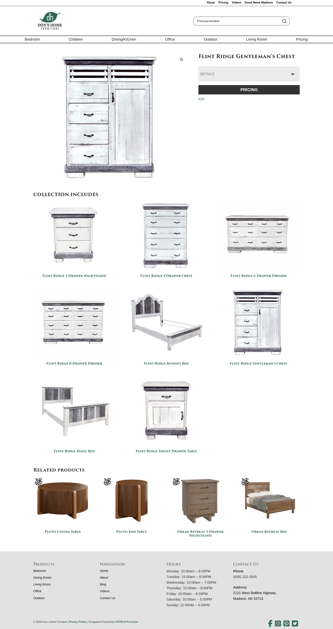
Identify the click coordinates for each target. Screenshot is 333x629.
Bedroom (32, 39)
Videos (236, 2)
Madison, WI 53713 (248, 599)
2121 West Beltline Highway (254, 593)
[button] (181, 59)
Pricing (223, 2)
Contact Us (284, 2)
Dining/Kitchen (124, 39)
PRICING (249, 89)
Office (170, 39)
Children (76, 39)
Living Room (256, 39)
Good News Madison (259, 2)
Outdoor (210, 39)
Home (104, 571)
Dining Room (42, 577)
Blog (103, 584)
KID (201, 99)
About (211, 2)
